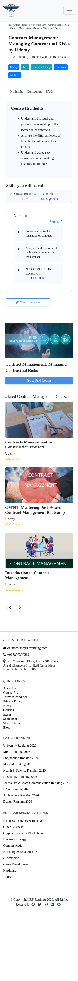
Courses (8, 710)
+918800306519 (17, 654)
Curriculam (34, 91)
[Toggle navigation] (69, 10)
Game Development (16, 864)
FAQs (50, 91)
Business (26, 24)
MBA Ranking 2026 (16, 751)
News (7, 705)
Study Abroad (12, 723)
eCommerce (11, 858)
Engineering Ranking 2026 (21, 758)
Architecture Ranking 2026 (21, 795)
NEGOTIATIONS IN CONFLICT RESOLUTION (38, 274)
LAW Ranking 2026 (16, 789)
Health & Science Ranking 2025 (24, 770)
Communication (13, 845)
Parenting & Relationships (20, 852)
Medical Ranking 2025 (18, 764)
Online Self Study (41, 67)
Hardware (9, 870)
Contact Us (10, 692)
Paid (25, 67)
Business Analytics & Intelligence (25, 820)
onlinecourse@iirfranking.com (26, 648)
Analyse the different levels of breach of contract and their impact (42, 252)
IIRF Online (14, 24)
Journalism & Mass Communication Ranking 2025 (36, 783)
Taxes (7, 876)
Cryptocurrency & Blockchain (23, 833)
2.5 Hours (61, 67)
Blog (6, 727)
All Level (14, 75)
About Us (9, 688)
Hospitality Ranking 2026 (20, 776)
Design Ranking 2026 (17, 801)
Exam (7, 714)
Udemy (13, 67)
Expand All (57, 221)
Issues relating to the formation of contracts (39, 233)
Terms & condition (15, 697)
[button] (10, 608)
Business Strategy (14, 839)
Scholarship (11, 718)
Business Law (39, 24)
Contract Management (58, 24)
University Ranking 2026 (19, 745)
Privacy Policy (12, 701)
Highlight (16, 91)
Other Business (13, 827)
